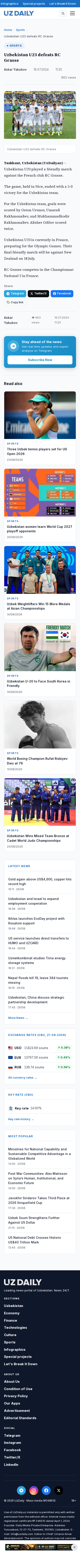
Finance (10, 1320)
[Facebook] (46, 1490)
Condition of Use (18, 1389)
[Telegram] (21, 1490)
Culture (10, 1335)
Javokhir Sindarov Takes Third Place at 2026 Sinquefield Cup (39, 1200)
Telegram (17, 293)
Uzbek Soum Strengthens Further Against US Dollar (34, 1220)
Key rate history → (21, 1119)
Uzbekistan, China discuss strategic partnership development (36, 999)
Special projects (34, 3)
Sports (20, 30)
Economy (12, 1313)
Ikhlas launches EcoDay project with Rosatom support (36, 921)
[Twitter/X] (58, 1490)
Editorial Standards (20, 1418)
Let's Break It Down (63, 3)
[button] (63, 13)
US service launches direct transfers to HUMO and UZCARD (38, 940)
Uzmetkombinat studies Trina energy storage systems (37, 960)
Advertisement (17, 1410)
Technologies (15, 1327)
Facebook (64, 293)
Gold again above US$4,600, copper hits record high (40, 881)
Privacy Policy (16, 1396)
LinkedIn (11, 1464)
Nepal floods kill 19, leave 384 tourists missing (38, 980)
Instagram (12, 1442)
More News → (18, 1017)
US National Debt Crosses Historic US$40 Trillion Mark (34, 1240)
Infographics (9, 3)
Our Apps (12, 1403)
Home (8, 30)
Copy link (17, 302)
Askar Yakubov (15, 69)
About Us (12, 1381)
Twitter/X (40, 293)
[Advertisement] (40, 1547)
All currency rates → (22, 1077)
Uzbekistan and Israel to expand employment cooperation (33, 901)
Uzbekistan (13, 1306)
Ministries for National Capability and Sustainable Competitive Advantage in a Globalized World (39, 1153)
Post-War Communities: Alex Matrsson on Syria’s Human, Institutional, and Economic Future (37, 1178)
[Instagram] (33, 1490)
